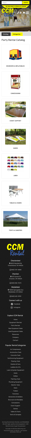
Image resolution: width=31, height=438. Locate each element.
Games (15, 408)
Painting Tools (15, 379)
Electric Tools (15, 385)
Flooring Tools (15, 361)
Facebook (17, 304)
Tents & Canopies (15, 414)
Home (15, 319)
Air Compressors (15, 349)
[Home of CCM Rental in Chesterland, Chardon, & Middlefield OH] (8, 12)
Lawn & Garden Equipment (15, 370)
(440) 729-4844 (16, 270)
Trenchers (15, 394)
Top (29, 436)
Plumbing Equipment (15, 382)
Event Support (15, 406)
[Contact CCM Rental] (21, 13)
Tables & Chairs (15, 411)
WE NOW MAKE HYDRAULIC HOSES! (16, 6)
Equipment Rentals (15, 322)
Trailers (15, 391)
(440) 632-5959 (16, 296)
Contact (15, 340)
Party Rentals (15, 325)
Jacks (15, 373)
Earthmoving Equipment (15, 358)
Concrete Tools (15, 355)
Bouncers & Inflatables (15, 400)
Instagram (17, 307)
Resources (15, 334)
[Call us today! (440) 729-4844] (18, 13)
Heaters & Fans (15, 364)
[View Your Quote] (24, 13)
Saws (15, 388)
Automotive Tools (15, 352)
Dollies (15, 376)
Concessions (15, 403)
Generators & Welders (15, 397)
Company (15, 337)
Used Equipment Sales (15, 331)
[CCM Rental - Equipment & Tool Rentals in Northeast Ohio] (15, 250)
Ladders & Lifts (15, 367)
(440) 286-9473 (16, 283)
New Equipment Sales (16, 328)
